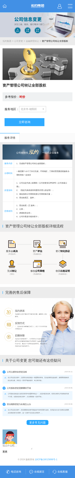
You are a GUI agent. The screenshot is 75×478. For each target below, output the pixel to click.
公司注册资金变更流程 (17, 372)
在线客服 (63, 471)
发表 (5, 451)
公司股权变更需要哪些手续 (19, 388)
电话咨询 (16, 471)
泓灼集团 (7, 41)
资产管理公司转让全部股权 (55, 41)
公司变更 (18, 41)
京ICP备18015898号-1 (46, 459)
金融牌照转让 (32, 41)
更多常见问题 (37, 422)
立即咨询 (24, 122)
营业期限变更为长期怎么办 (19, 404)
